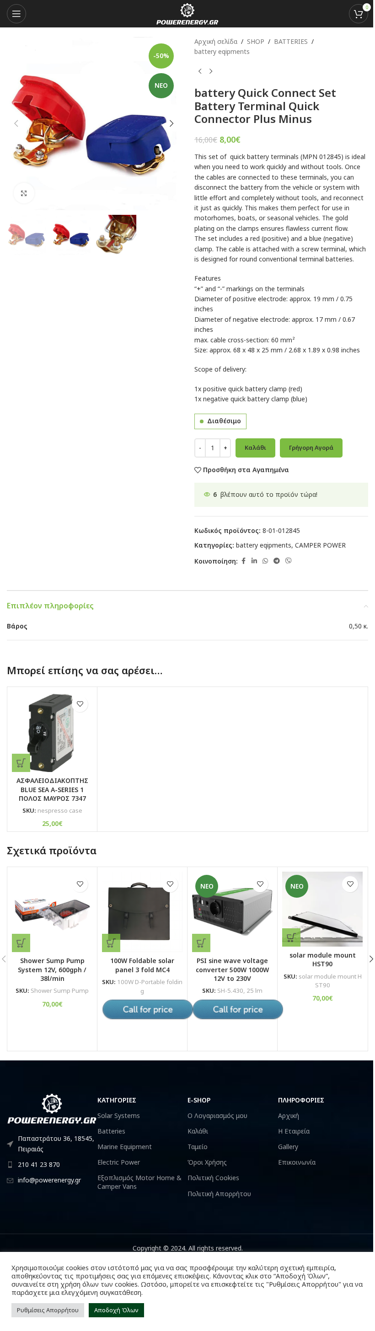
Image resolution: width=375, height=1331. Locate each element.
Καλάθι (255, 447)
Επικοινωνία (297, 1162)
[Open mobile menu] (16, 14)
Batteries (111, 1131)
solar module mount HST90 (322, 960)
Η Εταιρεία (294, 1131)
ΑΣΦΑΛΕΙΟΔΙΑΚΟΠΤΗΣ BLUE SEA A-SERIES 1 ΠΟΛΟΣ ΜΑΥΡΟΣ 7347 (52, 789)
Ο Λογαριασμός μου (217, 1115)
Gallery (288, 1146)
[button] (16, 123)
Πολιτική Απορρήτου (219, 1193)
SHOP (255, 41)
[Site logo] (187, 13)
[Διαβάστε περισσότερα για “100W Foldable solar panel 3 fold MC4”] (111, 943)
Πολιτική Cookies (213, 1177)
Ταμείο (198, 1146)
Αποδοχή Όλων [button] (116, 1310)
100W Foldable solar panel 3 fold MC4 (142, 965)
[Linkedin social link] (254, 561)
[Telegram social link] (277, 561)
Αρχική (288, 1115)
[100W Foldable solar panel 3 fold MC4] (142, 912)
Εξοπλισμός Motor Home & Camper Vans (139, 1181)
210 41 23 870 (39, 1164)
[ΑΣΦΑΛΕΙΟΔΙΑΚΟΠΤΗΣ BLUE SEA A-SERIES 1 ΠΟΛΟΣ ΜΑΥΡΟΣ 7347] (52, 732)
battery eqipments (222, 51)
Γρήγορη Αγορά (311, 447)
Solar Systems (118, 1115)
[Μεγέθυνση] (24, 193)
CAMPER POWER (320, 545)
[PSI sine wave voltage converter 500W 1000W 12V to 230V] (232, 912)
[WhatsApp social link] (265, 561)
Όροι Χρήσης (207, 1162)
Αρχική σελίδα (215, 41)
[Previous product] (199, 71)
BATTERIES (291, 41)
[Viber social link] (289, 561)
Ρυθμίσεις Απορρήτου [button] (48, 1310)
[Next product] (210, 71)
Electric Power (118, 1162)
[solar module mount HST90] (322, 909)
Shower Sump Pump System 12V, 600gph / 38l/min (52, 969)
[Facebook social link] (243, 561)
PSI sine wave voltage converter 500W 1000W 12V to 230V (232, 969)
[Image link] (52, 1107)
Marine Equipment (124, 1146)
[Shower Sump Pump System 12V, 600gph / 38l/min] (52, 912)
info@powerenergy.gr (49, 1180)
